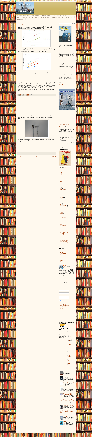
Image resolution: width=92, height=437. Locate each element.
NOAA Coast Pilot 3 (62, 255)
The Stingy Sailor (62, 219)
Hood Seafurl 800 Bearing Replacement (68, 376)
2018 (69, 355)
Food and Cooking (62, 189)
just (60, 196)
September (70, 337)
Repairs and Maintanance (63, 205)
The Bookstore (28, 19)
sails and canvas (62, 210)
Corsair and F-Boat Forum (63, 235)
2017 (69, 356)
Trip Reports (61, 213)
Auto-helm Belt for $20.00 (63, 241)
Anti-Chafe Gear (37, 15)
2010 (69, 365)
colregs (60, 179)
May (70, 341)
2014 (69, 360)
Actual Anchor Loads (66, 387)
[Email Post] (31, 94)
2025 (69, 331)
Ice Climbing (61, 194)
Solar (60, 211)
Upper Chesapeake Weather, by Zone (65, 256)
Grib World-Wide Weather (63, 251)
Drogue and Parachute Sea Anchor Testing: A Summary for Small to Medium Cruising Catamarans (68, 393)
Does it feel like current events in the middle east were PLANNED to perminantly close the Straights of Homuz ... (67, 411)
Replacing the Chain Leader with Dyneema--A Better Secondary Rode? (68, 382)
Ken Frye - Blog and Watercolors (64, 305)
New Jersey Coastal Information (64, 253)
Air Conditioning (62, 172)
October (70, 336)
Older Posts (54, 156)
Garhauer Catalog (62, 234)
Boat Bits (61, 222)
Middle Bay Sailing (62, 233)
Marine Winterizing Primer (46, 15)
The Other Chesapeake (63, 309)
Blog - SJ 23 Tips (62, 224)
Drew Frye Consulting (63, 304)
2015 (69, 359)
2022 (69, 350)
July (69, 340)
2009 (69, 367)
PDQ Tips (61, 204)
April (70, 345)
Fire (60, 187)
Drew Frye (65, 265)
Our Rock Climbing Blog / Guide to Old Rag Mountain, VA (66, 307)
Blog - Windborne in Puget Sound (64, 231)
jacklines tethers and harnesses (64, 195)
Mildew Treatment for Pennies (67, 371)
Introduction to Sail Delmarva (24, 15)
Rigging (61, 207)
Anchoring (28, 95)
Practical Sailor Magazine (70, 17)
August (70, 339)
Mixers (19, 113)
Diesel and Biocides (61, 17)
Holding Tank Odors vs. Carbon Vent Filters (23, 17)
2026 (69, 330)
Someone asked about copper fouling (68, 405)
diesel (60, 180)
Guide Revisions (62, 192)
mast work (61, 202)
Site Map (32, 15)
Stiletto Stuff (61, 212)
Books (60, 175)
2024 (69, 332)
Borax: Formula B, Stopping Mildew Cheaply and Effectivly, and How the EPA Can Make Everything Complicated (67, 400)
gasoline (61, 190)
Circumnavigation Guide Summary (64, 176)
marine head (61, 200)
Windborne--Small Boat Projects (64, 232)
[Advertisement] (36, 103)
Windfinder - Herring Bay (63, 259)
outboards (61, 203)
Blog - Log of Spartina (63, 226)
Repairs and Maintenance (63, 206)
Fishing (61, 188)
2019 (69, 354)
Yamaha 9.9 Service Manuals (63, 244)
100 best (61, 171)
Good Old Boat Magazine (21, 19)
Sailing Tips (61, 208)
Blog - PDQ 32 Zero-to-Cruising (64, 228)
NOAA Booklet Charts (63, 254)
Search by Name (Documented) (64, 240)
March (70, 347)
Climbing (61, 178)
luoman (48, 430)
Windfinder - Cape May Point (64, 258)
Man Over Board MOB (63, 199)
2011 (69, 364)
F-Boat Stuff (61, 186)
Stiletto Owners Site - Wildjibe (64, 238)
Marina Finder (61, 252)
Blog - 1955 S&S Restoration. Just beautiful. (66, 223)
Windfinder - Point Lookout (63, 260)
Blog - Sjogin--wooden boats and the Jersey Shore (66, 230)
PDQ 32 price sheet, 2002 (63, 239)
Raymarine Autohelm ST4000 (64, 242)
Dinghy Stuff (61, 181)
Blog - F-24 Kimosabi (63, 225)
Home (18, 15)
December (70, 333)
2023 (69, 348)
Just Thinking (61, 197)
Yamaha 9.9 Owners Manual (63, 243)
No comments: (28, 94)
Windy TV (61, 261)
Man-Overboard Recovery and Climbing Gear (59, 15)
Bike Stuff (61, 174)
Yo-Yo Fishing (65, 421)
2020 (69, 352)
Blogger (53, 430)
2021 (69, 351)
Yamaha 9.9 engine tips (63, 246)
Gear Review (61, 191)
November (70, 335)
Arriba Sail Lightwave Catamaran (64, 220)
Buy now (60, 126)
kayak (60, 198)
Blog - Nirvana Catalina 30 (63, 227)
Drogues (61, 183)
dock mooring (61, 182)
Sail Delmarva (24, 4)
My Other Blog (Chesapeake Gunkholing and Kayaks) (40, 17)
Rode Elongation (21, 24)
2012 (69, 363)
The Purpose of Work (53, 17)
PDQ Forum (61, 236)
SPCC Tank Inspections (63, 308)
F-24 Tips (61, 184)
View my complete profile (62, 284)
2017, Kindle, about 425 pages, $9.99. (64, 124)
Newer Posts (19, 156)
